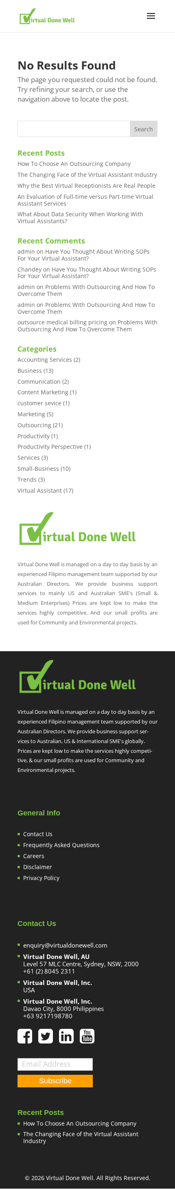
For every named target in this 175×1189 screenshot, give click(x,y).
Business (30, 370)
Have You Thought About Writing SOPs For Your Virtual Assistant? (84, 255)
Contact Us (37, 834)
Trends (27, 479)
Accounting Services (45, 359)
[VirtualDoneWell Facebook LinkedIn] (69, 1040)
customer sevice (39, 403)
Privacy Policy (41, 878)
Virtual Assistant (40, 490)
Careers (33, 856)
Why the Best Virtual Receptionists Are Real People (86, 185)
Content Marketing (43, 392)
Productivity (34, 436)
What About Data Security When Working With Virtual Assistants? (80, 217)
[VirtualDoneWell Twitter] (48, 1040)
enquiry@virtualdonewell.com (65, 945)
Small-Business (38, 468)
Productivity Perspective (50, 446)
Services (29, 457)
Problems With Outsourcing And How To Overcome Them (86, 290)
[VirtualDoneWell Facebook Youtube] (87, 1040)
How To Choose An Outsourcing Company (74, 163)
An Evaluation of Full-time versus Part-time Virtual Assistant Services (85, 200)
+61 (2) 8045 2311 (49, 971)
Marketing (31, 414)
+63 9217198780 (47, 1016)
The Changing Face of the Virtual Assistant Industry (87, 174)
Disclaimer (37, 867)
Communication (39, 381)
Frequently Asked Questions (61, 845)
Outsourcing (34, 425)
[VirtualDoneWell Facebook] (28, 1040)
